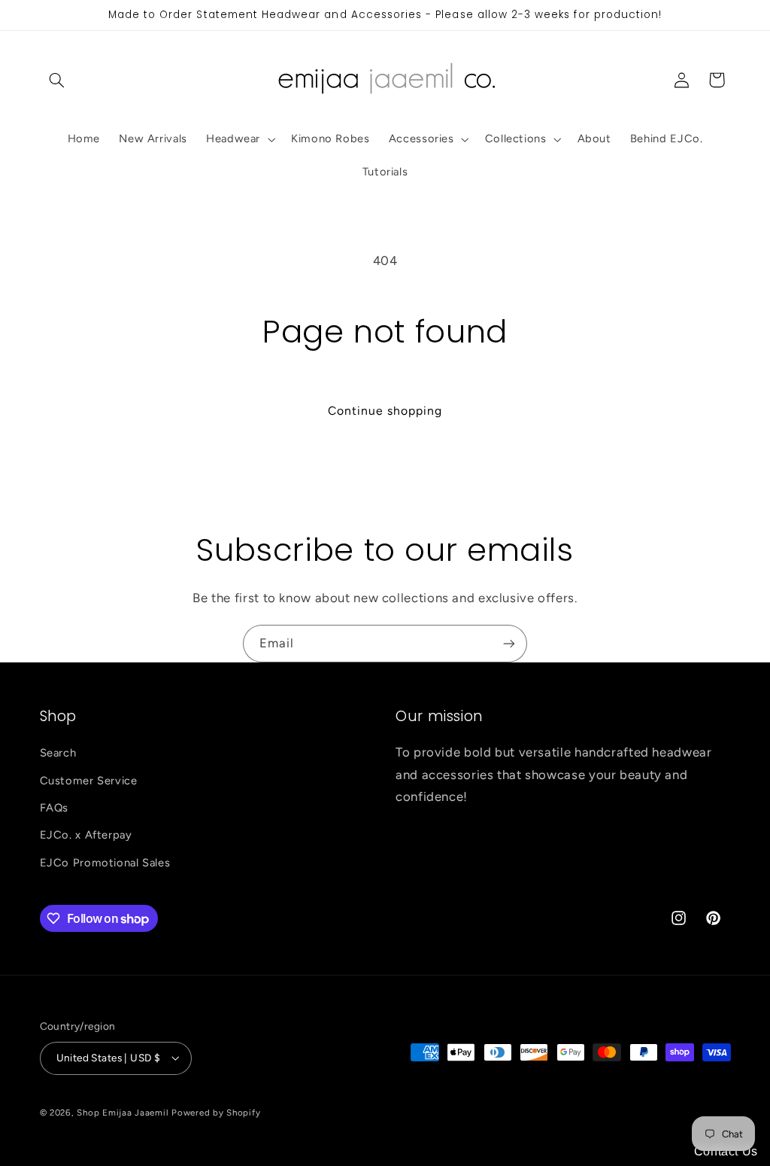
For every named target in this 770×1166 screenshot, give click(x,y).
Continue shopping (385, 410)
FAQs (54, 807)
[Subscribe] (509, 643)
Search (58, 753)
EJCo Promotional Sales (105, 862)
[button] (57, 79)
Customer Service (89, 780)
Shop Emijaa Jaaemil (122, 1112)
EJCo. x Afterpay (86, 835)
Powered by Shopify (215, 1112)
